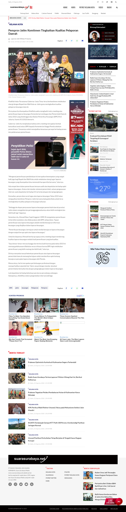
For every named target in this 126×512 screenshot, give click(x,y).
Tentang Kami (24, 13)
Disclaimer (103, 509)
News (73, 7)
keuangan (25, 288)
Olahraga (76, 13)
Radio (109, 7)
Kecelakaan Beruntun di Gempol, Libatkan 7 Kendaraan (107, 169)
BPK (10, 288)
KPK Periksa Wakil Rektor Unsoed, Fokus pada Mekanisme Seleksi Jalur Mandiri (52, 18)
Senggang (95, 13)
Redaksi (103, 13)
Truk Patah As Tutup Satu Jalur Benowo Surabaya (107, 150)
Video (101, 7)
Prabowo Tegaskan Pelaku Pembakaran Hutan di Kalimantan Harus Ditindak (101, 104)
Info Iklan (114, 509)
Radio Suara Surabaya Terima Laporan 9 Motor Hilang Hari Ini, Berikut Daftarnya (101, 80)
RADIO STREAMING (109, 33)
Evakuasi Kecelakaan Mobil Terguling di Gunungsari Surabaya (101, 138)
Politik (57, 13)
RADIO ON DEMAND (110, 36)
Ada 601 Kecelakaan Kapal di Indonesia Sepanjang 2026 (106, 234)
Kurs (47, 481)
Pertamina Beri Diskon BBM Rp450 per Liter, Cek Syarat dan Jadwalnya (105, 486)
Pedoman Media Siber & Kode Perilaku (75, 509)
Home (65, 7)
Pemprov (44, 288)
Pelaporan (34, 288)
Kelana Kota (35, 13)
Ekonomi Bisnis (66, 13)
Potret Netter (51, 478)
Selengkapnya (113, 111)
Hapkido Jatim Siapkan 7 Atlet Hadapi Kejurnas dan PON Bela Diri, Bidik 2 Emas (102, 88)
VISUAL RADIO (108, 39)
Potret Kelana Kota (87, 7)
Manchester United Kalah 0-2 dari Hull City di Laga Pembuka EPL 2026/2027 (102, 96)
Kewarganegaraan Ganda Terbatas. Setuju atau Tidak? (108, 217)
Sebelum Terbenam (106, 159)
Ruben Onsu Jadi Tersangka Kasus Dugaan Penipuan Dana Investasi (106, 475)
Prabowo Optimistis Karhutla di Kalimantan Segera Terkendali (52, 362)
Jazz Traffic (85, 13)
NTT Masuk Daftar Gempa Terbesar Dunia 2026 (107, 226)
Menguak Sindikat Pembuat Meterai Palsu (107, 209)
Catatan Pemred (47, 13)
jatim (17, 288)
